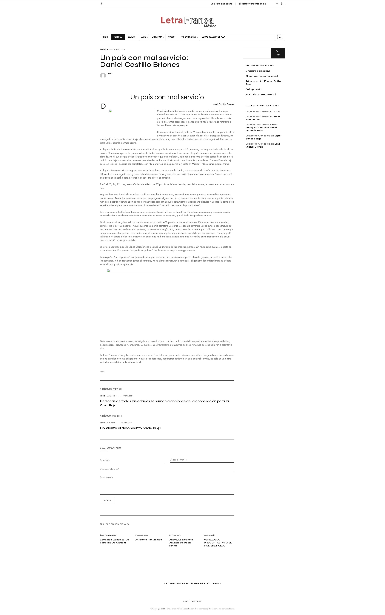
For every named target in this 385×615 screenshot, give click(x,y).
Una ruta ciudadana (209, 3)
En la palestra (254, 89)
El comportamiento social (240, 3)
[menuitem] (105, 37)
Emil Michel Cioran (263, 145)
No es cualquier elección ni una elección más (261, 127)
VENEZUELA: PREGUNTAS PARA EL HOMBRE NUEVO (218, 542)
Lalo (110, 74)
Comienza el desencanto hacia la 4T (130, 428)
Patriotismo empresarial (261, 94)
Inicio (102, 396)
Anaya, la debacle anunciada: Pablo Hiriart (181, 542)
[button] (102, 2)
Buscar (278, 53)
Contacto (197, 601)
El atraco (275, 111)
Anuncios (112, 396)
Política (104, 49)
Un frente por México (148, 539)
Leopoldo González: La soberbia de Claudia (114, 541)
